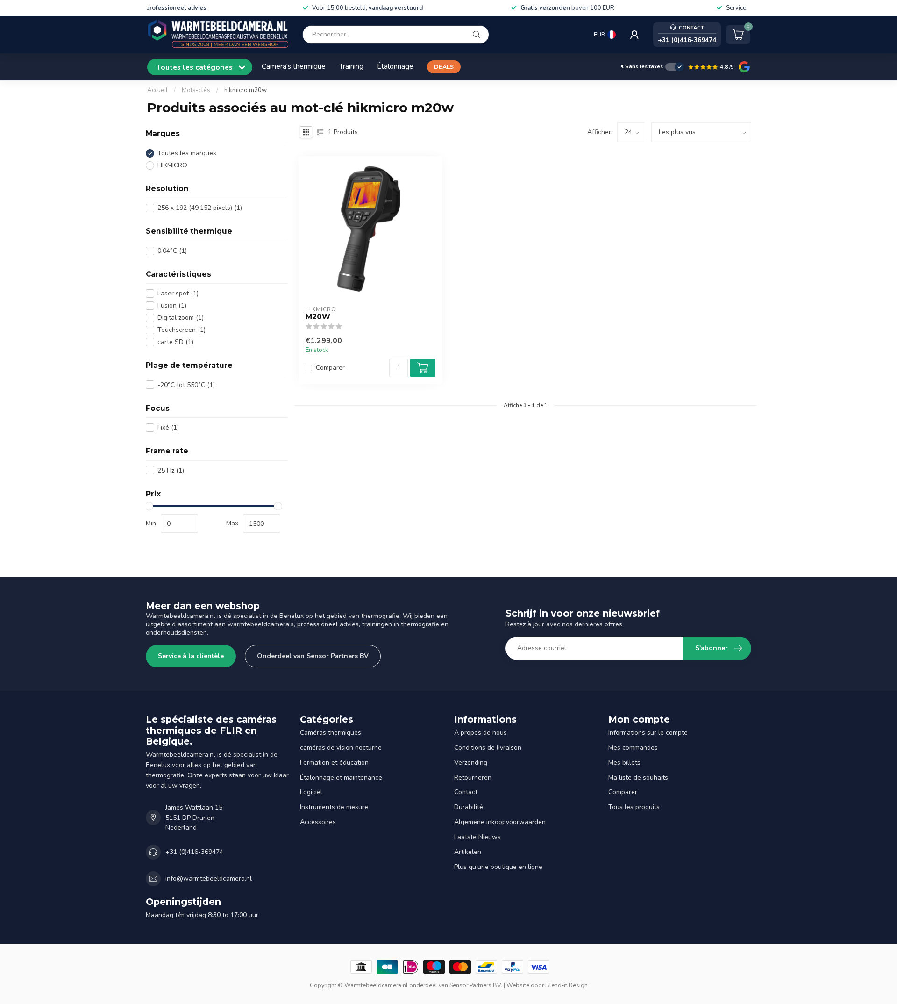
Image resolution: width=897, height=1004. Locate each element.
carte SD (175, 341)
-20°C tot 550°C (186, 384)
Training (351, 66)
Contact (465, 792)
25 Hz (170, 470)
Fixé (168, 427)
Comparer (330, 367)
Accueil (157, 90)
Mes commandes (633, 747)
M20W (318, 317)
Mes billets (624, 762)
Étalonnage (395, 66)
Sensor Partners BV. (475, 985)
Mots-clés (196, 90)
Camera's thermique (294, 66)
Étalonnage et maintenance (341, 777)
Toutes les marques (186, 153)
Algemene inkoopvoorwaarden (500, 822)
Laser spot (178, 293)
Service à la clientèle (191, 656)
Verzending (470, 762)
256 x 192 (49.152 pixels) (199, 207)
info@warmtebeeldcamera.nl (208, 878)
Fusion (171, 305)
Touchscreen (181, 329)
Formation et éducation (334, 762)
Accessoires (318, 822)
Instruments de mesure (334, 807)
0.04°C (172, 250)
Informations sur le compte (648, 732)
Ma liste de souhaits (638, 777)
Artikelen (467, 851)
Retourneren (472, 777)
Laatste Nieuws (477, 836)
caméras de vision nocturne (341, 747)
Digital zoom (180, 317)
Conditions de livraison (487, 747)
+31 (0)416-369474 (194, 851)
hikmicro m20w (245, 90)
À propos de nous (480, 732)
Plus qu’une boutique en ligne (498, 866)
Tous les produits (634, 807)
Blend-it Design (566, 985)
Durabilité (468, 807)
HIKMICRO (172, 165)
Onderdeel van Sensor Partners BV (313, 656)
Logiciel (311, 792)
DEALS (444, 67)
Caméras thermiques (330, 732)
